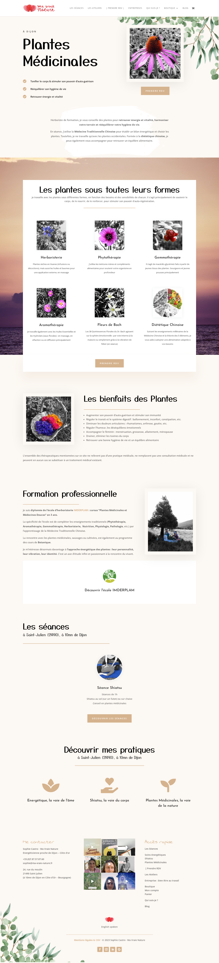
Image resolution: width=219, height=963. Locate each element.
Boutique (150, 886)
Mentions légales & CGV (87, 940)
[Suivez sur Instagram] (106, 949)
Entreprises (135, 8)
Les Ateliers (95, 8)
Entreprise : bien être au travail (162, 880)
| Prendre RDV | (115, 8)
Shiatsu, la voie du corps (109, 800)
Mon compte (152, 890)
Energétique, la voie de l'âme (50, 800)
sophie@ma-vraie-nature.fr (37, 863)
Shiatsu (149, 858)
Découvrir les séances (109, 718)
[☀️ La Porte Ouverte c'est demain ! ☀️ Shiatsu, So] (109, 864)
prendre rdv (155, 90)
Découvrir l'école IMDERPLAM (110, 590)
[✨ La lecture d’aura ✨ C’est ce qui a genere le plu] (126, 881)
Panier (148, 894)
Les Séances (77, 8)
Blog (185, 8)
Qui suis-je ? (153, 8)
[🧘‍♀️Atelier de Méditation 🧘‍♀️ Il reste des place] (126, 864)
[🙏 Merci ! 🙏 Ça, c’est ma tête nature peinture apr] (92, 864)
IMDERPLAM (81, 510)
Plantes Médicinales (156, 862)
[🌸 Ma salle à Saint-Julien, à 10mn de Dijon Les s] (109, 881)
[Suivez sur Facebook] (99, 949)
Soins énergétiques (155, 854)
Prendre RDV (153, 868)
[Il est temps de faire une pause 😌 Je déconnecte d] (126, 847)
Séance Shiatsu (109, 688)
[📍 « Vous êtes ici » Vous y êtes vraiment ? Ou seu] (109, 847)
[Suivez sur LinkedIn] (112, 949)
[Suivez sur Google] (119, 949)
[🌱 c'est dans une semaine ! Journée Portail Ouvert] (92, 881)
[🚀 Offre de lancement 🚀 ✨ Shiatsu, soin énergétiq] (92, 847)
